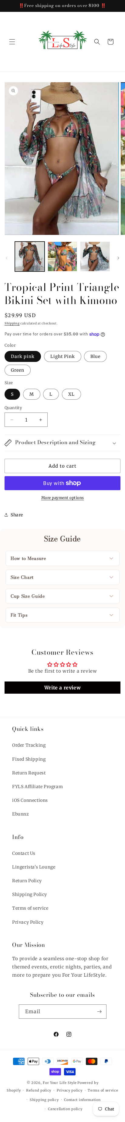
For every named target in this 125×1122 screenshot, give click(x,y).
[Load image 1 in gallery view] (30, 256)
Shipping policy (44, 1100)
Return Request (29, 773)
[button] (12, 41)
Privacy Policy (27, 922)
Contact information (82, 1100)
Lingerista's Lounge (33, 867)
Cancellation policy (65, 1109)
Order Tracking (29, 745)
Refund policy (38, 1090)
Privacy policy (70, 1090)
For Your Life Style (59, 1083)
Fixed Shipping (29, 759)
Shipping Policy (29, 894)
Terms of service (30, 908)
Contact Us (23, 853)
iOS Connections (30, 800)
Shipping (12, 323)
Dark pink (23, 356)
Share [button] (17, 515)
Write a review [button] (62, 688)
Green (17, 370)
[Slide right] (118, 258)
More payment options (62, 497)
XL (71, 394)
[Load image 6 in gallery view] (95, 256)
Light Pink (62, 356)
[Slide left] (6, 258)
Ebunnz (20, 814)
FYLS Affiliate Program (37, 786)
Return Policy (27, 880)
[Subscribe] (99, 1011)
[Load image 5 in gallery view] (62, 256)
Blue (95, 356)
